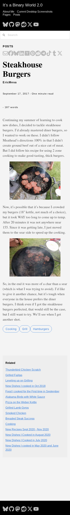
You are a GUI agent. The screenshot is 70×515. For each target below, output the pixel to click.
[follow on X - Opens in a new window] (30, 23)
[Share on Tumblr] (54, 54)
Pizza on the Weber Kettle (21, 402)
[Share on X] (60, 54)
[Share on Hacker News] (27, 54)
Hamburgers (41, 329)
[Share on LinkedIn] (21, 54)
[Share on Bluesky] (16, 54)
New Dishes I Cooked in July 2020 (26, 440)
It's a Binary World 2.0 (22, 5)
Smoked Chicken (15, 413)
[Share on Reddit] (38, 54)
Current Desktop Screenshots (34, 11)
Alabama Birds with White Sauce (25, 396)
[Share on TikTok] (49, 54)
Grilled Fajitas (13, 375)
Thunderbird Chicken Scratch (23, 369)
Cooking (11, 329)
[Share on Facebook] (11, 54)
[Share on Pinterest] (32, 54)
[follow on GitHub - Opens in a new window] (11, 23)
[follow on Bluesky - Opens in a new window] (5, 23)
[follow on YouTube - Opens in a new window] (36, 23)
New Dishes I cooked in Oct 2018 (25, 386)
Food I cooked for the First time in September (32, 391)
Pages (7, 14)
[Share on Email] (5, 54)
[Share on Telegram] (43, 54)
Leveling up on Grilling (19, 380)
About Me (8, 11)
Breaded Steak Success (19, 418)
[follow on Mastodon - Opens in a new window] (17, 23)
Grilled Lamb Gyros (17, 407)
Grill (24, 329)
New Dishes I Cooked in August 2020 (27, 434)
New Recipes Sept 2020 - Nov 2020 (27, 429)
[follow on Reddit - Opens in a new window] (24, 23)
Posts (16, 14)
